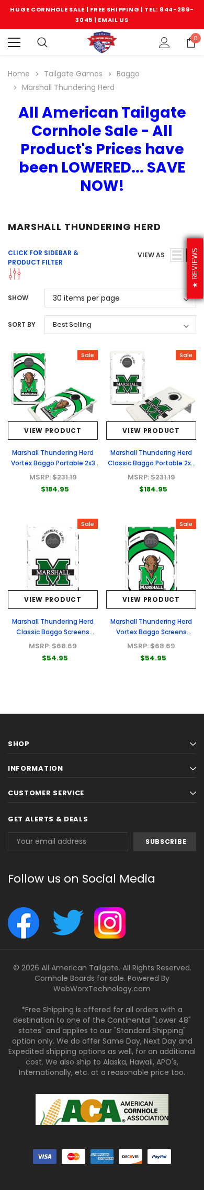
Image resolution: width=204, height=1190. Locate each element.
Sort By (22, 324)
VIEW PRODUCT (52, 430)
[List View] (177, 255)
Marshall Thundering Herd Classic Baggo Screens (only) (53, 632)
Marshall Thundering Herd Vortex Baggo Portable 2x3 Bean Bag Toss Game (53, 463)
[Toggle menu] (14, 42)
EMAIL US (113, 20)
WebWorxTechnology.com (102, 988)
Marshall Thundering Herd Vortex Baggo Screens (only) (151, 632)
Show (18, 297)
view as (151, 254)
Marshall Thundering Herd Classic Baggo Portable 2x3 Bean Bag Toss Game (151, 463)
